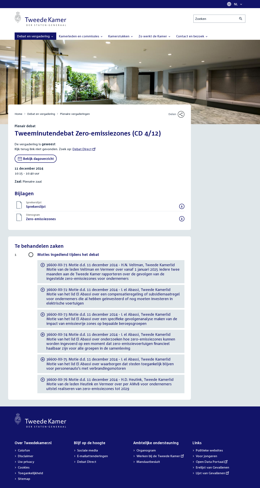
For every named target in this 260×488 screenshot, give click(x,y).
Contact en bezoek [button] (190, 36)
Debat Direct (82, 149)
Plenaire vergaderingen (75, 113)
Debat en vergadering (41, 113)
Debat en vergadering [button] (34, 36)
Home (18, 113)
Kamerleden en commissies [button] (79, 36)
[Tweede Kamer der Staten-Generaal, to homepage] (40, 18)
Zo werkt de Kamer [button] (153, 36)
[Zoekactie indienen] (240, 19)
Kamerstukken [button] (119, 36)
